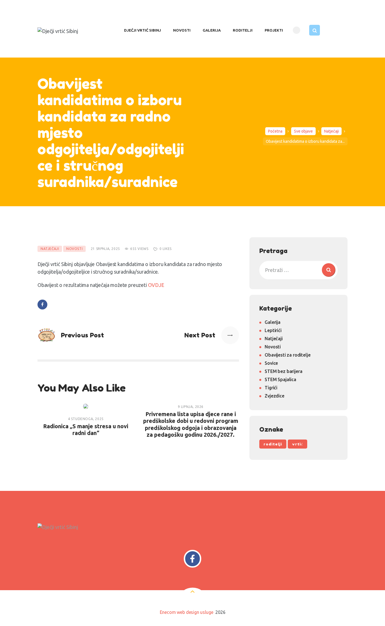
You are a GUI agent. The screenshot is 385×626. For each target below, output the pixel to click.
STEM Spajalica (280, 379)
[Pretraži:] (298, 270)
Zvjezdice (274, 395)
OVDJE (156, 285)
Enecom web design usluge (186, 612)
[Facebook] (193, 559)
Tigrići (271, 387)
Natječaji (331, 131)
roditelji (273, 444)
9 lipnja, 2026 (190, 406)
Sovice (271, 363)
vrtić (297, 444)
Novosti (74, 249)
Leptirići (273, 330)
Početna (275, 131)
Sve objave (303, 131)
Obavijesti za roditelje (287, 354)
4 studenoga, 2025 (86, 419)
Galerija (272, 322)
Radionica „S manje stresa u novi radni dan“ (85, 429)
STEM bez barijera (283, 371)
